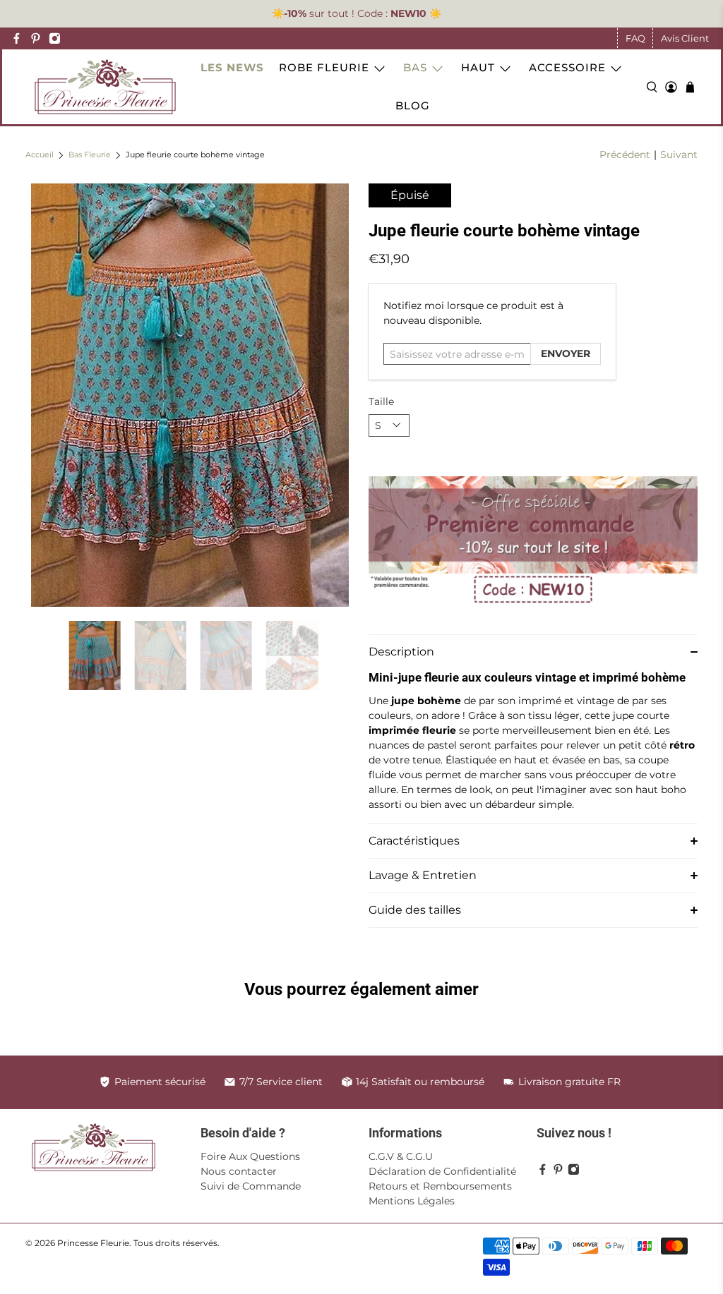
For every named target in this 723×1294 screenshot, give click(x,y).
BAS (415, 67)
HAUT (478, 67)
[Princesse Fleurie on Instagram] (55, 38)
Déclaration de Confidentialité (442, 1171)
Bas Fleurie (89, 155)
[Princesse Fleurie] (105, 86)
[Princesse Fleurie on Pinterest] (36, 38)
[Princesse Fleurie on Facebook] (17, 38)
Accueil (39, 155)
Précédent (624, 154)
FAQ (635, 38)
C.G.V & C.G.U (401, 1156)
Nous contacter (239, 1171)
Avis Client (685, 38)
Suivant (679, 154)
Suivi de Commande (251, 1186)
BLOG (412, 105)
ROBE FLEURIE (324, 67)
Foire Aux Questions (250, 1156)
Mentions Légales (412, 1201)
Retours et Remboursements (440, 1186)
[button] (533, 651)
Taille (381, 401)
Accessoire (567, 67)
